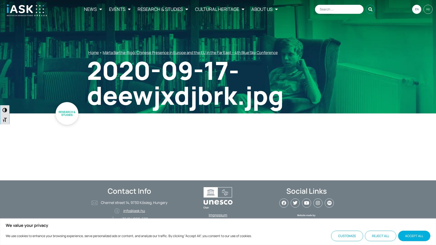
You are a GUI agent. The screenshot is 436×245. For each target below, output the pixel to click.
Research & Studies (160, 9)
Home (93, 52)
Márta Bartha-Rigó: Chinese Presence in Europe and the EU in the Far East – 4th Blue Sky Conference (190, 52)
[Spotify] (329, 203)
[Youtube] (306, 203)
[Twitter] (295, 203)
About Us (261, 9)
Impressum (218, 215)
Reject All (380, 236)
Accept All (414, 236)
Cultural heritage (217, 9)
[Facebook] (283, 203)
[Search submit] (370, 9)
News (90, 9)
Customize (347, 236)
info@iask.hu (134, 210)
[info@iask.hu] (117, 211)
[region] (218, 231)
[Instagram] (317, 203)
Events (117, 9)
